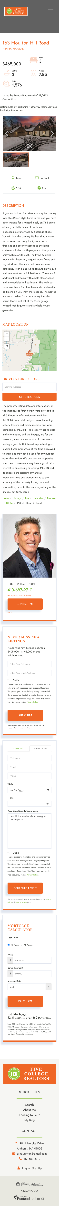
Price (10, 954)
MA (27, 498)
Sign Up (37, 1168)
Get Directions (29, 397)
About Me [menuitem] (29, 1110)
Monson (51, 498)
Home (5, 498)
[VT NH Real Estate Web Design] (29, 1197)
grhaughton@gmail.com (32, 1153)
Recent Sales (25, 596)
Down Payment (15, 967)
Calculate (25, 1001)
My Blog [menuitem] (29, 1120)
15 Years (28, 944)
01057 (9, 503)
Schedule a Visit (40, 748)
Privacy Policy (32, 702)
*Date (10, 783)
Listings (17, 498)
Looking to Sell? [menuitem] (29, 1115)
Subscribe (25, 715)
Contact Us (18, 748)
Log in (26, 1168)
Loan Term (13, 937)
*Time (10, 797)
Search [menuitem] (29, 1105)
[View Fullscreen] (6, 346)
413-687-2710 (20, 590)
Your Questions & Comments (23, 810)
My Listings (13, 596)
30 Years (15, 944)
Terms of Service (21, 902)
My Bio (10, 612)
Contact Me (25, 604)
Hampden (38, 498)
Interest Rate (14, 981)
